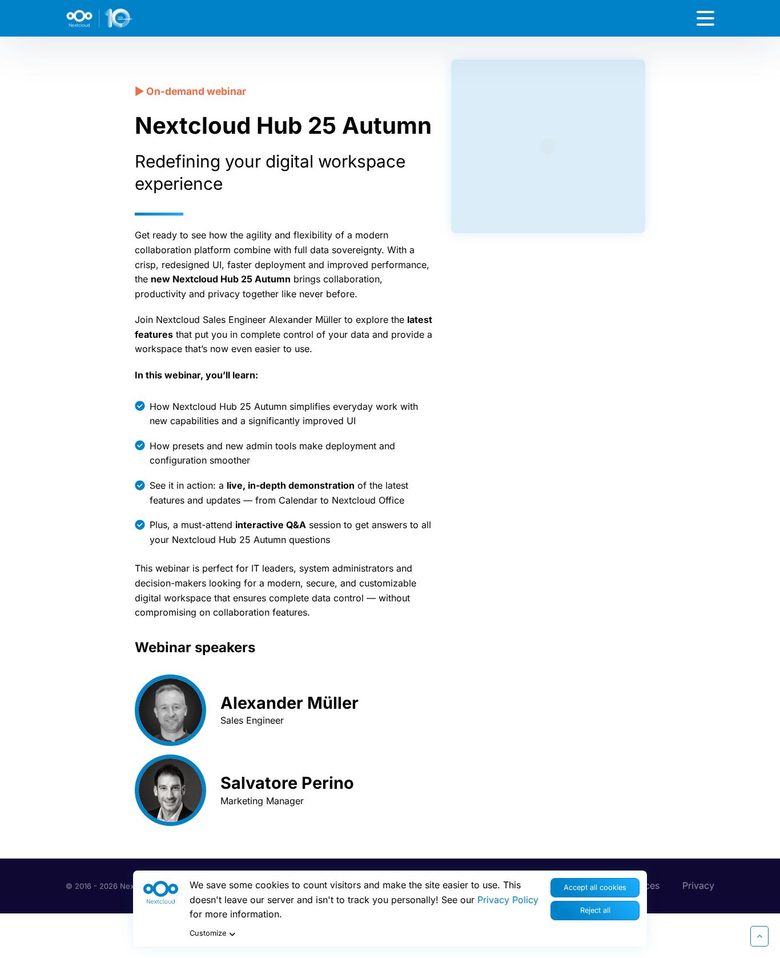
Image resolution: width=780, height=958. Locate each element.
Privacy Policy (507, 899)
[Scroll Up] (759, 936)
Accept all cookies (595, 887)
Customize (208, 933)
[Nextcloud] (131, 18)
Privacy (698, 885)
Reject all (595, 910)
